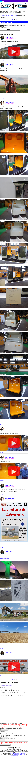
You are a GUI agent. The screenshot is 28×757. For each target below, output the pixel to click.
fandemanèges (9, 102)
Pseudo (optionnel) (6, 685)
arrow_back (12, 20)
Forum (2, 15)
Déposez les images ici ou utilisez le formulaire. (11, 728)
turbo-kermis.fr (23, 754)
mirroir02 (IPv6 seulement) (19, 753)
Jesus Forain (9, 37)
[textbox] (14, 709)
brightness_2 (25, 1)
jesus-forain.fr (16, 754)
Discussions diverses (11, 15)
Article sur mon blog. (5, 558)
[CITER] (2, 60)
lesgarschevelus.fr (14, 755)
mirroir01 (12, 753)
